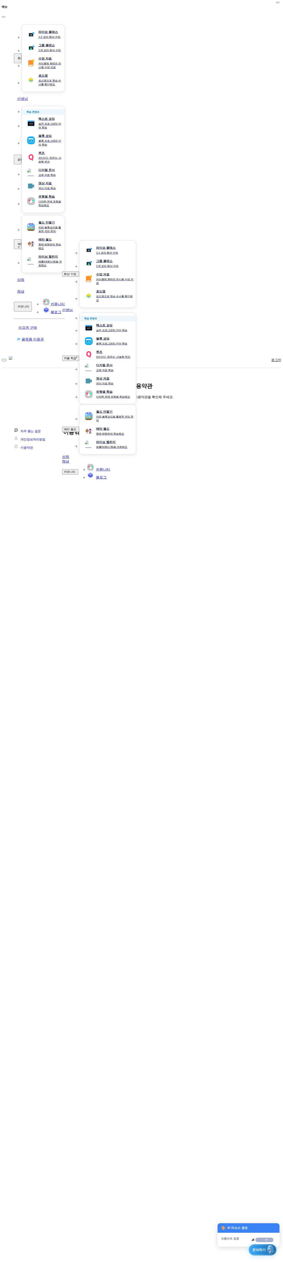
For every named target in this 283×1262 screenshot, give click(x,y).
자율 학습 (19, 159)
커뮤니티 (23, 306)
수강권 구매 (27, 327)
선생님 (22, 99)
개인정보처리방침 (33, 439)
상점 (20, 280)
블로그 (101, 477)
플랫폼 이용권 (33, 339)
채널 (20, 291)
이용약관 (27, 447)
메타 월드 (19, 244)
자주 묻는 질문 (31, 431)
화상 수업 (19, 58)
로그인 (276, 360)
